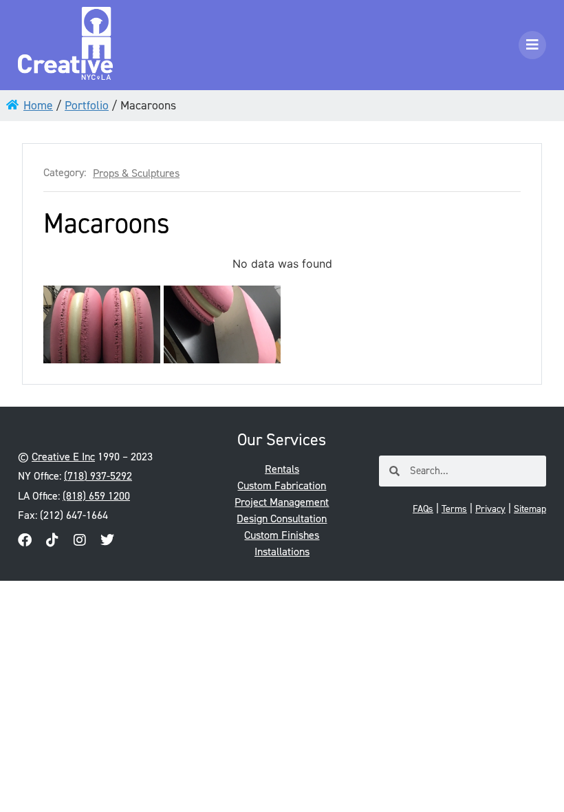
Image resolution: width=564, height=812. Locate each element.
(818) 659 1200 (96, 496)
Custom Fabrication (281, 485)
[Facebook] (25, 540)
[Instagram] (80, 540)
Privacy (490, 508)
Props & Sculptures (136, 173)
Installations (282, 551)
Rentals (282, 469)
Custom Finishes (281, 535)
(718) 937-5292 (98, 476)
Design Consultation (282, 518)
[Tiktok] (52, 540)
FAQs (423, 508)
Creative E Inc (63, 456)
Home (38, 105)
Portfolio (87, 105)
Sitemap (530, 508)
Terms (454, 508)
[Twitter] (107, 540)
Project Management (282, 502)
